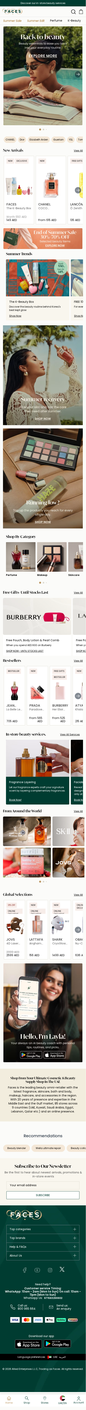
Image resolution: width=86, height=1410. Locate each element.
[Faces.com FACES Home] (12, 11)
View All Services (70, 734)
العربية (62, 1357)
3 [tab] (46, 129)
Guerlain (58, 139)
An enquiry (63, 1309)
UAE (55, 1357)
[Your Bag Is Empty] (81, 11)
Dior (22, 139)
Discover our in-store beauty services (43, 3)
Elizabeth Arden (39, 139)
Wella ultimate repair (48, 1148)
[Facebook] (24, 1270)
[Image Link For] (43, 375)
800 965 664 (27, 1309)
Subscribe (43, 1195)
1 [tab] (40, 129)
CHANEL (10, 139)
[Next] (78, 74)
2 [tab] (43, 129)
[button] (12, 21)
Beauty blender (16, 1148)
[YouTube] (37, 1270)
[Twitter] (62, 1269)
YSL (71, 139)
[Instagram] (50, 1270)
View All (78, 150)
